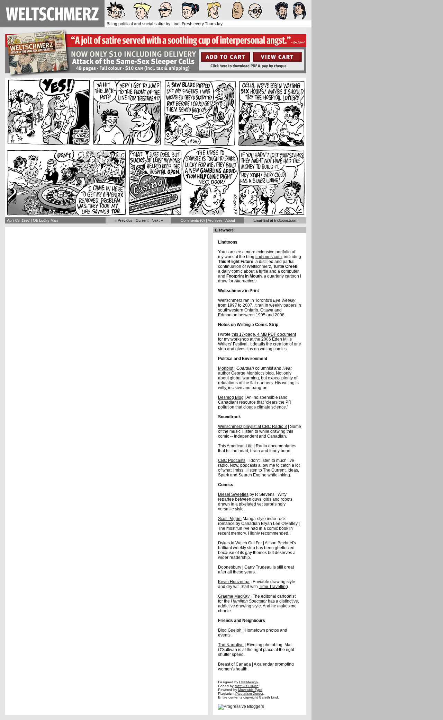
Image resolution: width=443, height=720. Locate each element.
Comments (190, 220)
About (230, 220)
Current (142, 220)
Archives (215, 220)
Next (156, 220)
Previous (125, 220)
